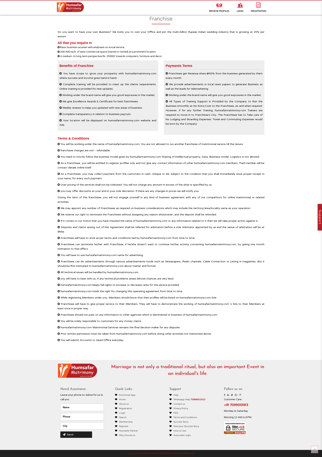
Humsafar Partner (128, 430)
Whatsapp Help (189, 399)
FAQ (175, 413)
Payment (123, 426)
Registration (125, 408)
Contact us (179, 404)
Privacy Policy (180, 408)
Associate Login (182, 435)
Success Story (180, 421)
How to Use (179, 430)
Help (176, 395)
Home (122, 399)
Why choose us (127, 435)
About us (124, 404)
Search (123, 417)
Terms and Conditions (185, 417)
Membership (126, 421)
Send (69, 434)
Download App (127, 395)
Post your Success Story (186, 426)
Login (122, 413)
